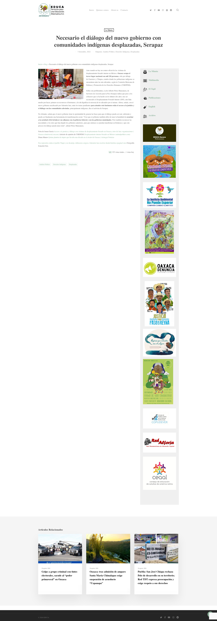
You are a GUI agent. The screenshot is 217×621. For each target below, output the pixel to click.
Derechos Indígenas (123, 51)
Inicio (40, 64)
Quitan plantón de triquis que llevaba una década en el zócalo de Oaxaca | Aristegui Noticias (81, 137)
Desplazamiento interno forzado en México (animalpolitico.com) (107, 134)
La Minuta (109, 30)
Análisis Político (109, 51)
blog (45, 64)
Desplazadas (135, 51)
